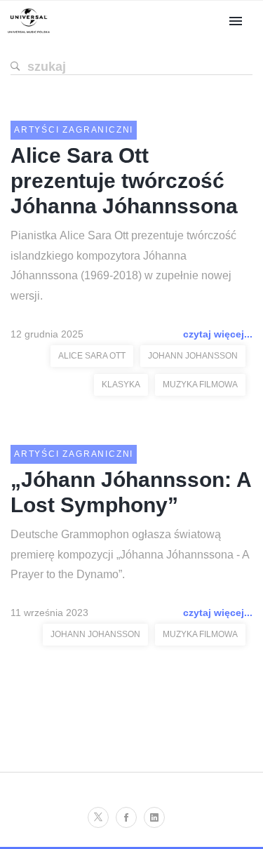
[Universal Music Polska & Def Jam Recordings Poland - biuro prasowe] (29, 33)
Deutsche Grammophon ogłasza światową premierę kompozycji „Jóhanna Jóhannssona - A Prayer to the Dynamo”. (130, 554)
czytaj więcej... (217, 334)
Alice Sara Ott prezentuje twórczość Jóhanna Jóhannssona (124, 181)
